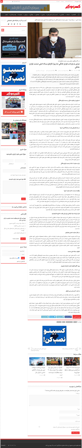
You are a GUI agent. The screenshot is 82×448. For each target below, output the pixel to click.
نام (79, 409)
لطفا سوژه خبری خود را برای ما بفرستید (17, 179)
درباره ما (62, 1)
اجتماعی (37, 15)
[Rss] (19, 2)
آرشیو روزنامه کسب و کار (12, 112)
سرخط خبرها (71, 20)
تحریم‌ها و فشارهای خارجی (19, 233)
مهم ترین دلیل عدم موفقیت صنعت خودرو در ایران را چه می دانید (15, 219)
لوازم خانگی (59, 322)
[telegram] (12, 2)
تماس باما (58, 1)
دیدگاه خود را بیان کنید (50, 70)
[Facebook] (17, 2)
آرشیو (7, 15)
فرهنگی (31, 15)
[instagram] (14, 2)
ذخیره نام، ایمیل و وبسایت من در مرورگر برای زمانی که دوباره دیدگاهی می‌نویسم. (66, 428)
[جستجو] (1, 1)
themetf (3, 445)
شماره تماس (23, 168)
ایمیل (78, 415)
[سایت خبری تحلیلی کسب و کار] (72, 6)
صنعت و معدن (61, 70)
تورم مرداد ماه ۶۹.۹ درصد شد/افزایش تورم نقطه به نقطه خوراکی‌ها (72, 370)
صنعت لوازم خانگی (69, 322)
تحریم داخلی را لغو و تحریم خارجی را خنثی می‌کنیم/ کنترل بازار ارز (38, 349)
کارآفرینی (62, 15)
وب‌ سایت (77, 421)
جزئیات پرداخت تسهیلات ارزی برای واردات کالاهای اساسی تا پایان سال (38, 370)
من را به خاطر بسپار (14, 258)
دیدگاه (78, 393)
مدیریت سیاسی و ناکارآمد (19, 226)
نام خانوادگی (11, 164)
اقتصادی (74, 15)
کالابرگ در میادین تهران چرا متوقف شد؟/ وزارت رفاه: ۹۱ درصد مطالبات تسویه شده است (55, 371)
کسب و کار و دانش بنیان (52, 15)
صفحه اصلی (79, 14)
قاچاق (64, 322)
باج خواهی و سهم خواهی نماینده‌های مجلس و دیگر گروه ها (14, 229)
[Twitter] (16, 2)
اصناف (68, 15)
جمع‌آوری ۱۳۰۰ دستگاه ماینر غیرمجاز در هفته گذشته (70, 349)
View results (16, 239)
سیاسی (43, 15)
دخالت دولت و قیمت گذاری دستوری (16, 223)
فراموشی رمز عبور (21, 261)
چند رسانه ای (13, 15)
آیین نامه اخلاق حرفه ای (68, 1)
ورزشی (26, 15)
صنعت (75, 322)
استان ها (20, 15)
